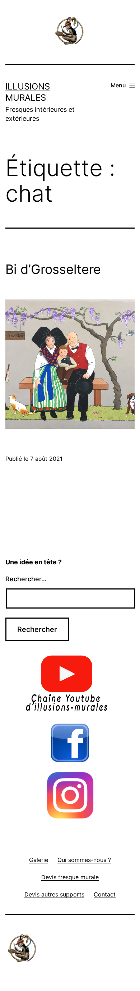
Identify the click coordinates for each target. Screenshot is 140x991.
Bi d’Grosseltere (53, 269)
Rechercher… (26, 579)
